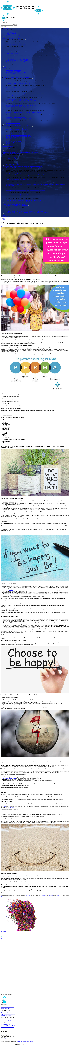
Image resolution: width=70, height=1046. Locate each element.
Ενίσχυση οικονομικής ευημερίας (13, 141)
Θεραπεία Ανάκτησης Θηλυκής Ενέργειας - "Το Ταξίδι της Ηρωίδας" (21, 107)
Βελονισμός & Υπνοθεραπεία (12, 164)
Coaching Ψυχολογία (8, 146)
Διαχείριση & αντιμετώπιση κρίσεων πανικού (16, 133)
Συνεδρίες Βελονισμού (11, 157)
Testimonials (8, 34)
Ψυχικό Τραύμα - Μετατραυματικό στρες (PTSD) (17, 129)
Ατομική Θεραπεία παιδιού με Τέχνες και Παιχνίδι (17, 72)
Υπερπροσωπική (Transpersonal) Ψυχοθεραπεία (16, 48)
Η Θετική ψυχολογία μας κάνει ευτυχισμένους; (13, 219)
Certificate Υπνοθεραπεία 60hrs (7, 1027)
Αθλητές (8, 143)
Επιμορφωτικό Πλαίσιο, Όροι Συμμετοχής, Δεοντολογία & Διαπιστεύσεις (22, 35)
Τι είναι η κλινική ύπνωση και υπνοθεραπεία (15, 128)
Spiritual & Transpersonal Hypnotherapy (15, 173)
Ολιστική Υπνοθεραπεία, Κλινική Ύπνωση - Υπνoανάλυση (16, 125)
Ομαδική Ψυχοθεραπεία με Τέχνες (13, 71)
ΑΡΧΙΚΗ (5, 218)
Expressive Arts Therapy (6, 1015)
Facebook (44, 895)
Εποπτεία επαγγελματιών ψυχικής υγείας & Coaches (17, 59)
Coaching (8, 148)
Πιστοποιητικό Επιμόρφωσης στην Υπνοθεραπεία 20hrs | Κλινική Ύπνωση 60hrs (23, 200)
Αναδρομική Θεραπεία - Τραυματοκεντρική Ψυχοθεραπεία (16, 77)
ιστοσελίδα (28, 895)
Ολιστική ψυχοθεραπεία (6, 1012)
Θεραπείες (5, 67)
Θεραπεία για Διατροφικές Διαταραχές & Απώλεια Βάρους (18, 118)
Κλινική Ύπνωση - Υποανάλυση (8, 1007)
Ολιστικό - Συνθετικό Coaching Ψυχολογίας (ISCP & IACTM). (20, 194)
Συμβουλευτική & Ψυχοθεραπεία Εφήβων (15, 73)
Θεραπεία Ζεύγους (10, 95)
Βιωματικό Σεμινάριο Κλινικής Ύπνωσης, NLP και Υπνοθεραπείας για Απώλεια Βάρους (25, 211)
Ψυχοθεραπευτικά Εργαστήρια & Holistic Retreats (14, 204)
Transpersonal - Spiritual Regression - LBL (15, 117)
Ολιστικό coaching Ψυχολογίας (7, 1020)
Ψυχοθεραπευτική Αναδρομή (12, 87)
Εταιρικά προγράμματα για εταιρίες (13, 149)
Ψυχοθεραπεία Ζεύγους (11, 74)
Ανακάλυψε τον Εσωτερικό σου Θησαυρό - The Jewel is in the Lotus (21, 105)
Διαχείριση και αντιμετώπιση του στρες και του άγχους (18, 135)
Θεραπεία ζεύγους (10, 142)
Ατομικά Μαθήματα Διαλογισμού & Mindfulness (16, 61)
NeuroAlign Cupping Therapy (12, 155)
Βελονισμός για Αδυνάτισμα (12, 163)
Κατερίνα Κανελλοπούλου (12, 32)
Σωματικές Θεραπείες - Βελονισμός (11, 153)
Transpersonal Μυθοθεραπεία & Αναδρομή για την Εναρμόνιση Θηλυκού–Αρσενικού (24, 100)
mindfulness (11, 807)
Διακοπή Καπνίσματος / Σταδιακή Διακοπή (15, 138)
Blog (4, 215)
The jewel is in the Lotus (6, 1024)
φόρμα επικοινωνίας (5, 896)
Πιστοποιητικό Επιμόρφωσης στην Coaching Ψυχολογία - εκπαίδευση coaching (23, 201)
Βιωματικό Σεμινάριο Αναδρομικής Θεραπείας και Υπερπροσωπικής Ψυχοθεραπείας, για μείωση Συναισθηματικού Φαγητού (33, 210)
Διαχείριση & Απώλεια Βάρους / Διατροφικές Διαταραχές (18, 136)
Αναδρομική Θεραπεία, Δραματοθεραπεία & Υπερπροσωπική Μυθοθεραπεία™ (23, 112)
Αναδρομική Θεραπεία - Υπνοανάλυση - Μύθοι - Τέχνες (18, 83)
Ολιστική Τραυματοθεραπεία (12, 53)
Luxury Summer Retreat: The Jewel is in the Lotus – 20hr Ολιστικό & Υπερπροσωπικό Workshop (27, 212)
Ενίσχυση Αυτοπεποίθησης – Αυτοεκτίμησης (16, 139)
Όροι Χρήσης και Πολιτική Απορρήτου (24, 1041)
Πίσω (2, 226)
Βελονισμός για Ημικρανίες (12, 158)
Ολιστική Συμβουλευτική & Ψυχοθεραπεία (12, 38)
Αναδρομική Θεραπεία (5, 1008)
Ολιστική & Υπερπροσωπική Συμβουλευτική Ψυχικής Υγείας (19, 179)
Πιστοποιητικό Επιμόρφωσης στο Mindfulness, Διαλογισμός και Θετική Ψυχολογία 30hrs (25, 190)
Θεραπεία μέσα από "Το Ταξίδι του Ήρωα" (15, 106)
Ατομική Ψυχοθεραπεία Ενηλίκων (13, 70)
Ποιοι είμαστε (6, 28)
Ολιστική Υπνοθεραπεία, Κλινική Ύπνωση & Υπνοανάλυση (19, 195)
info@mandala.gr (4, 1038)
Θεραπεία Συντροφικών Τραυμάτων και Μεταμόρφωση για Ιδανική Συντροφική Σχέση (25, 93)
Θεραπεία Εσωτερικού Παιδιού (13, 89)
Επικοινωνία (6, 216)
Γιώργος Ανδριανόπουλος (11, 33)
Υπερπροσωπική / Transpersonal (8, 1014)
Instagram (51, 895)
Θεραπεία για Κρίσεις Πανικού (13, 123)
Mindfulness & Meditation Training (8, 1025)
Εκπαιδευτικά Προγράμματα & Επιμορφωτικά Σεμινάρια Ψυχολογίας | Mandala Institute (22, 166)
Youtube (58, 895)
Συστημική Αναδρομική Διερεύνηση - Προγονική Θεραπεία (19, 99)
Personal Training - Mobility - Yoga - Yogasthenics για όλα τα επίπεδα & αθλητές (20, 152)
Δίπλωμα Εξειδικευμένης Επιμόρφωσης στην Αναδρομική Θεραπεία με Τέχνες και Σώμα (25, 175)
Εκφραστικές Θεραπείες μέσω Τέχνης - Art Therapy (17, 60)
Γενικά (7, 30)
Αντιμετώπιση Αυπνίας (11, 137)
